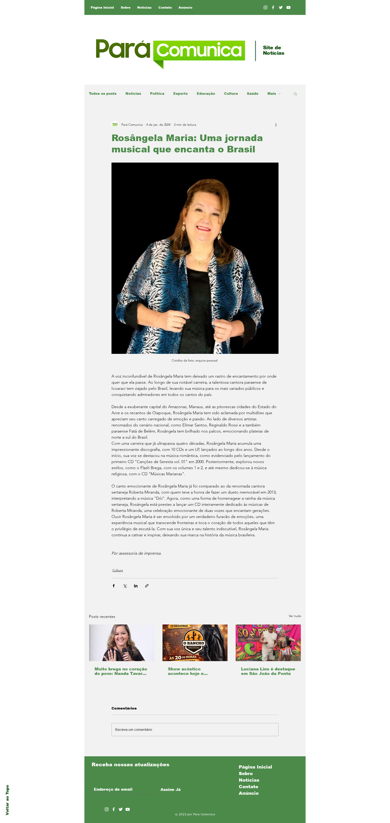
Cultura (231, 93)
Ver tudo (295, 616)
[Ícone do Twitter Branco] (120, 809)
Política (157, 93)
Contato (248, 786)
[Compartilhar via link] (147, 586)
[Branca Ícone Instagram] (265, 7)
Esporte (180, 93)
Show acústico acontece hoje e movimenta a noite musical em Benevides (193, 671)
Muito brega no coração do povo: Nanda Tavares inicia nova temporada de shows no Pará (121, 671)
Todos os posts (102, 93)
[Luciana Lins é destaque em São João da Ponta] (268, 642)
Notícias (133, 93)
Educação (206, 93)
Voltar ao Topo (7, 800)
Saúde (252, 93)
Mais (271, 93)
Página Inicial (255, 766)
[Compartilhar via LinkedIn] (136, 586)
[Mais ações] (276, 124)
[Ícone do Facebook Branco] (113, 809)
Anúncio (249, 793)
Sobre (246, 773)
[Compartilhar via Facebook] (113, 586)
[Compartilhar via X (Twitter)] (125, 586)
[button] (295, 93)
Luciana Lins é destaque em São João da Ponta (268, 671)
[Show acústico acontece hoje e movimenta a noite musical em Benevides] (195, 642)
